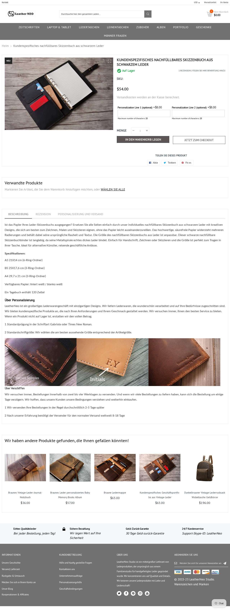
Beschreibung (18, 214)
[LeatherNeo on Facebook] (126, 593)
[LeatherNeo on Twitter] (119, 593)
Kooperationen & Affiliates (15, 594)
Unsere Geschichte (11, 562)
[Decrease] (133, 131)
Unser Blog (7, 588)
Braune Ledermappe (115, 492)
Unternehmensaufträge (70, 575)
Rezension (43, 214)
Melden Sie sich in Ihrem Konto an (19, 582)
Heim (5, 46)
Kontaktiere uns (67, 569)
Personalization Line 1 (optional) (135, 107)
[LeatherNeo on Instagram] (140, 593)
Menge (121, 130)
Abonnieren (224, 563)
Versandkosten (126, 97)
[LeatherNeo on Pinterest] (133, 593)
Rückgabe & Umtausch (13, 575)
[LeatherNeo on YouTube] (147, 593)
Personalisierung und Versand (80, 214)
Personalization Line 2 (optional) (189, 107)
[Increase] (147, 131)
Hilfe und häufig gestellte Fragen (75, 562)
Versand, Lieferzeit (11, 569)
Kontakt (5, 2)
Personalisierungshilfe (70, 582)
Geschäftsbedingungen (70, 588)
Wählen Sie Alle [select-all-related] (113, 189)
